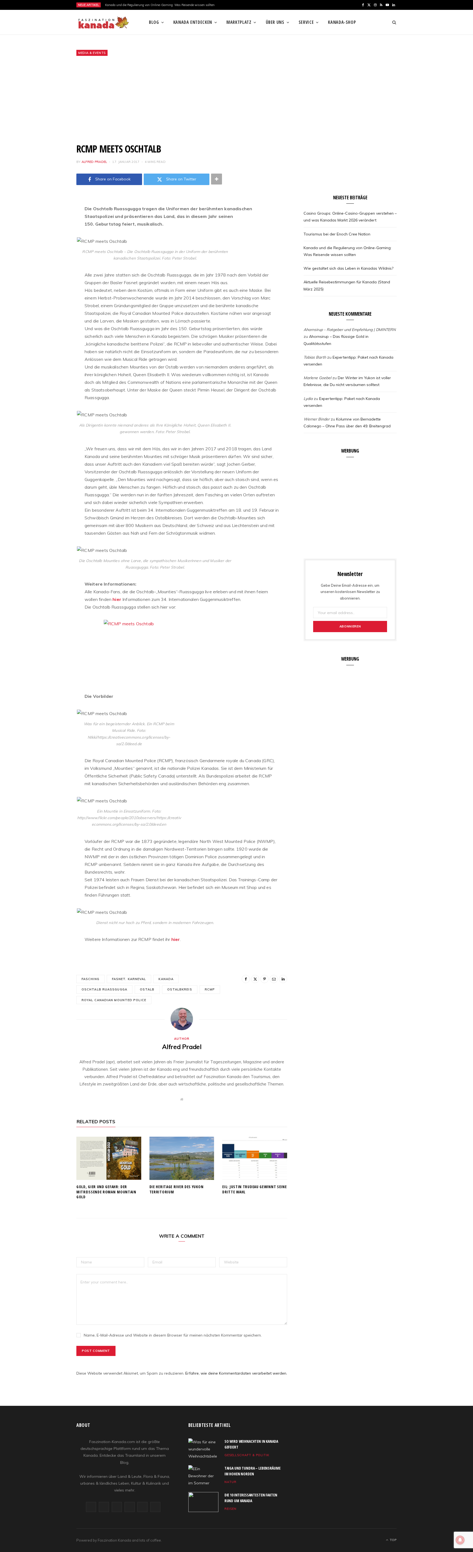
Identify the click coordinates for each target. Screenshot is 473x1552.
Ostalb (147, 989)
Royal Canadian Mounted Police (114, 1000)
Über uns (275, 22)
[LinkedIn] (49, 280)
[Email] (49, 266)
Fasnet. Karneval (129, 979)
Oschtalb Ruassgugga (104, 989)
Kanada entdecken (192, 22)
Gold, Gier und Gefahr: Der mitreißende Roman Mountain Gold (106, 1192)
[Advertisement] (236, 99)
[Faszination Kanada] (103, 22)
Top (393, 1540)
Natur (230, 1482)
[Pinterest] (49, 252)
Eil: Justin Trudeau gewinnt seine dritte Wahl (254, 1189)
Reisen (230, 1509)
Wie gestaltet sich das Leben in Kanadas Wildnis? (348, 268)
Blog (154, 22)
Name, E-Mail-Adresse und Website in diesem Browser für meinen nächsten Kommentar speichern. (173, 1335)
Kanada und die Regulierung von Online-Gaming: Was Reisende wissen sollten (160, 5)
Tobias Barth (315, 357)
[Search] (392, 22)
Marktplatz (238, 22)
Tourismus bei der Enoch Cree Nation (337, 234)
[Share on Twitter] (49, 239)
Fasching (90, 979)
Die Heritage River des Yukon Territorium (176, 1189)
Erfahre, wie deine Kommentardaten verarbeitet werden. (236, 1373)
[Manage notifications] (460, 1540)
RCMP (210, 989)
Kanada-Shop (342, 22)
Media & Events (92, 53)
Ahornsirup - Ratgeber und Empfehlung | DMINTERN (350, 329)
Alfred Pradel (94, 162)
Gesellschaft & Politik (247, 1455)
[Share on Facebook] (49, 225)
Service (306, 22)
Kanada (166, 979)
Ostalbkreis (179, 989)
